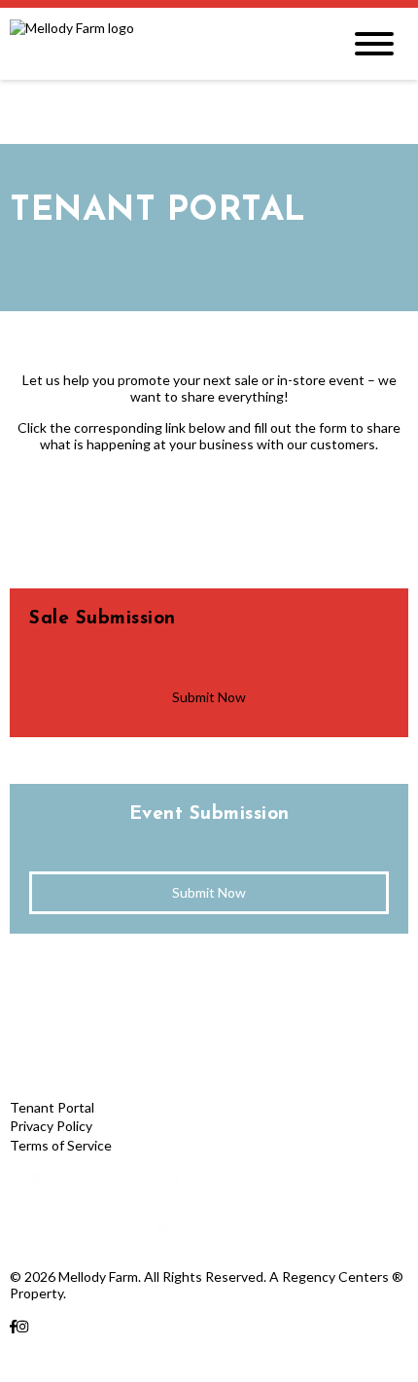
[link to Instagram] (22, 1326)
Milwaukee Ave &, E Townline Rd (108, 1342)
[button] (209, 697)
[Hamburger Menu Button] (374, 44)
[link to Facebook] (13, 1326)
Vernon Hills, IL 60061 (76, 1360)
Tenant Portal (52, 1107)
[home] (160, 43)
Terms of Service (61, 1145)
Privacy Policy (51, 1125)
